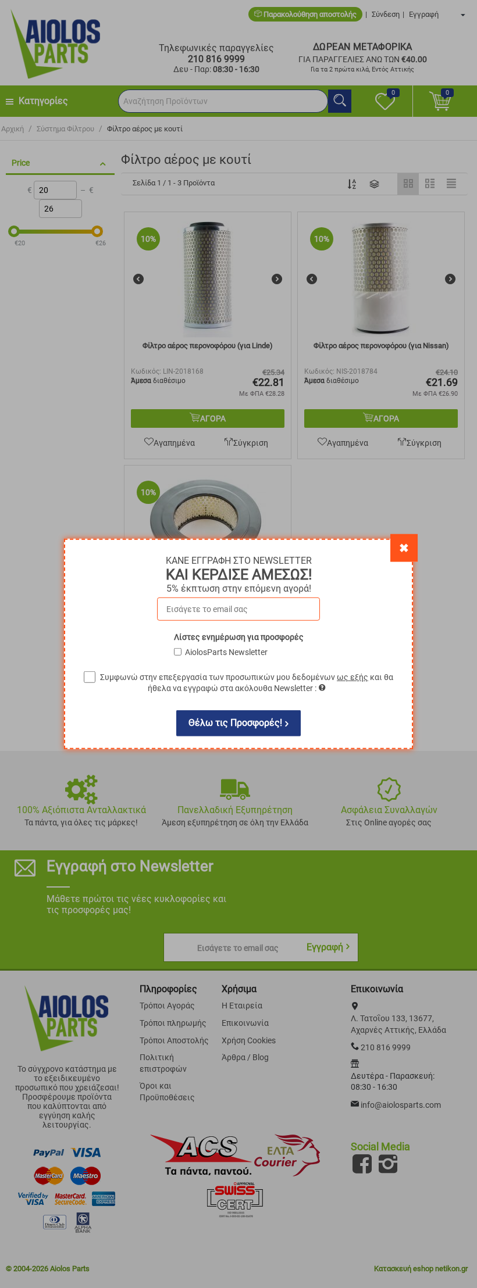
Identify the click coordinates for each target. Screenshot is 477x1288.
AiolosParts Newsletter (226, 652)
